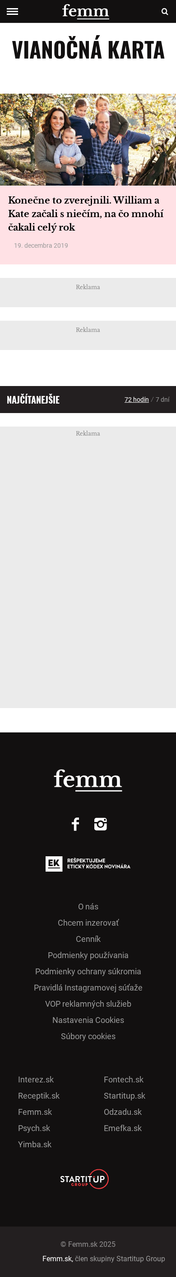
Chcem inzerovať (88, 922)
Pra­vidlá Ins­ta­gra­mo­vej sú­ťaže (88, 987)
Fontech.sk (124, 1079)
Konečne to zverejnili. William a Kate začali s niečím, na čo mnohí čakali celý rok (85, 214)
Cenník (88, 939)
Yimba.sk (34, 1144)
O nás (88, 906)
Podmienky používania (88, 955)
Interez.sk (36, 1079)
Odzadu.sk (123, 1112)
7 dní (162, 399)
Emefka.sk (123, 1128)
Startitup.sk (124, 1095)
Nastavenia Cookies (88, 1020)
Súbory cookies (88, 1036)
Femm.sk (35, 1112)
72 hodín (137, 399)
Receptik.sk (39, 1095)
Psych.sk (34, 1128)
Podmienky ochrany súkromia (88, 971)
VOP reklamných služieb (88, 1004)
